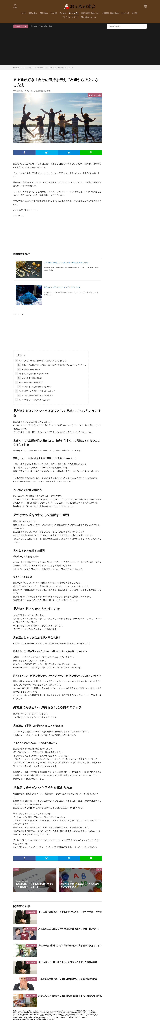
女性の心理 (125, 13)
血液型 (36, 26)
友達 (41, 91)
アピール (29, 91)
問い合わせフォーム (88, 17)
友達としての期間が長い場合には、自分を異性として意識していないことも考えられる (52, 365)
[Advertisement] (80, 46)
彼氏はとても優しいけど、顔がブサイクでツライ (62, 287)
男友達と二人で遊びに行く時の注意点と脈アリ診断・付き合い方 (69, 928)
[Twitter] (46, 152)
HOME (23, 13)
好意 (48, 91)
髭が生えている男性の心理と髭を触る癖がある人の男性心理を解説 (70, 995)
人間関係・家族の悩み (110, 13)
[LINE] (91, 152)
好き (45, 91)
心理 (30, 26)
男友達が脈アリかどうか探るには (29, 382)
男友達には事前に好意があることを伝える (35, 395)
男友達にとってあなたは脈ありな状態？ (34, 387)
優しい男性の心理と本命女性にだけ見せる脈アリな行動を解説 (67, 962)
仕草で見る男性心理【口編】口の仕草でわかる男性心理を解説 (67, 979)
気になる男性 (74, 13)
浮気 (45, 26)
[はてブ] (69, 152)
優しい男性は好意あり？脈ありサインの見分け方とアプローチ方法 (70, 912)
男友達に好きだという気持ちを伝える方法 (33, 400)
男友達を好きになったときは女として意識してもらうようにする (41, 361)
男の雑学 (63, 13)
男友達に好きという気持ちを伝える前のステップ (35, 391)
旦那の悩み (43, 13)
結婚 (41, 26)
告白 (50, 26)
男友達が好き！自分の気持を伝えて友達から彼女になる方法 (54, 67)
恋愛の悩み (33, 13)
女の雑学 (53, 13)
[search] (144, 26)
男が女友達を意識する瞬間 (30, 378)
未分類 (134, 13)
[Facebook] (24, 152)
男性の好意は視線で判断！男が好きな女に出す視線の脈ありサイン (70, 945)
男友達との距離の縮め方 (29, 369)
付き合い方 (36, 91)
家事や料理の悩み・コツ (90, 13)
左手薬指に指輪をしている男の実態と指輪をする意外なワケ (66, 263)
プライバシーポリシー (70, 17)
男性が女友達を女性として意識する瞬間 (32, 374)
